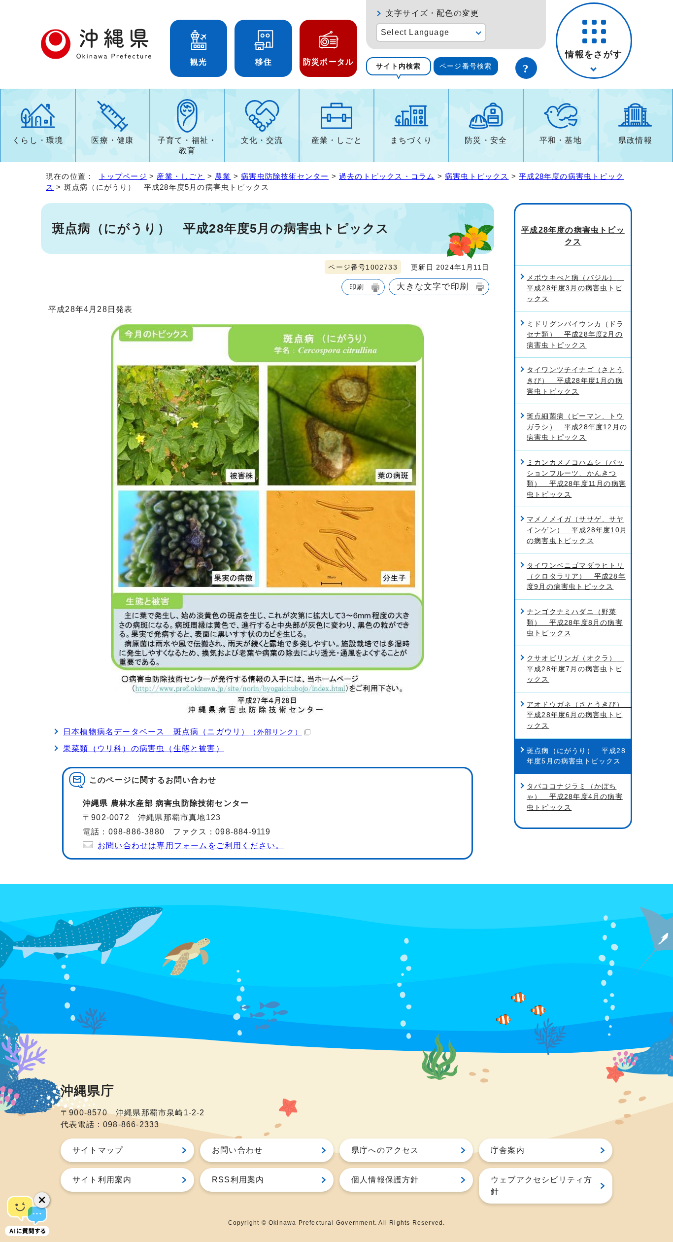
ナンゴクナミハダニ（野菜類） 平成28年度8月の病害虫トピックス (575, 622)
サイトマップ (97, 1150)
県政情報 (635, 140)
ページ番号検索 (465, 66)
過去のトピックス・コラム (387, 176)
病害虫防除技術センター (285, 176)
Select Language (415, 32)
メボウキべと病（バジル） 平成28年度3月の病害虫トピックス (575, 288)
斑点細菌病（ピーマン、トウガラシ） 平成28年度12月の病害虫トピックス (577, 426)
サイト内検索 (398, 66)
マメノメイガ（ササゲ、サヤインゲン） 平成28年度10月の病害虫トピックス (577, 529)
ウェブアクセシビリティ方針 (541, 1185)
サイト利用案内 (102, 1179)
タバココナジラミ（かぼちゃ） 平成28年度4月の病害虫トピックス (575, 796)
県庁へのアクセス (385, 1150)
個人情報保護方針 (385, 1179)
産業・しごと (336, 140)
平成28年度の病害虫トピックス (573, 236)
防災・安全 (486, 140)
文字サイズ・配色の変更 (432, 13)
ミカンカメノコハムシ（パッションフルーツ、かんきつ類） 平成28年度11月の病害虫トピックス (576, 478)
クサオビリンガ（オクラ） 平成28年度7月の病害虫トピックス (575, 668)
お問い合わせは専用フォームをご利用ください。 (191, 845)
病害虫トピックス (477, 176)
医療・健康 (112, 140)
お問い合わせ (237, 1150)
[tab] (398, 66)
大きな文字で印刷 (433, 286)
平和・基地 (560, 140)
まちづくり (411, 140)
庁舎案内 (508, 1150)
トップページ (123, 176)
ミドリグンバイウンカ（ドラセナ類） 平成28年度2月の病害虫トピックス (575, 334)
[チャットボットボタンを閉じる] (42, 1200)
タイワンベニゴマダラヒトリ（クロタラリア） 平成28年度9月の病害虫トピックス (576, 575)
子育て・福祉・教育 (187, 145)
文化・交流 (262, 140)
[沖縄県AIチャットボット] (27, 1215)
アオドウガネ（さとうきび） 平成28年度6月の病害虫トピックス (579, 714)
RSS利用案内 (238, 1179)
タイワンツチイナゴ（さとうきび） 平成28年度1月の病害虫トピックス (575, 380)
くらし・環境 (37, 140)
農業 (223, 176)
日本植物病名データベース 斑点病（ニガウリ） (182, 731)
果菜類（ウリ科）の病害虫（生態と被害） (143, 748)
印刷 (356, 287)
